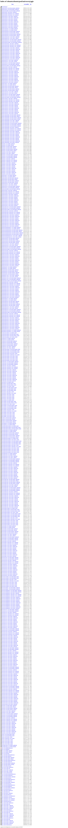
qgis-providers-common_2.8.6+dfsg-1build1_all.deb (10, 509)
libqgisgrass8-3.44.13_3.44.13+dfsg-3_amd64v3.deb (11, 295)
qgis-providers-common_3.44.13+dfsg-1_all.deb (10, 521)
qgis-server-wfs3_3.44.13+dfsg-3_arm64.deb (9, 646)
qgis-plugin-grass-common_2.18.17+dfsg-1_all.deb (10, 439)
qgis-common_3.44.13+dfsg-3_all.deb (8, 416)
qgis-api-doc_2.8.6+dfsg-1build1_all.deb (9, 383)
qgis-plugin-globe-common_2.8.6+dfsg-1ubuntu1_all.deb (11, 428)
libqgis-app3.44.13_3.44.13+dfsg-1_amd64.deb (10, 75)
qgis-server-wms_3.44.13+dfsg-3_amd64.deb (9, 682)
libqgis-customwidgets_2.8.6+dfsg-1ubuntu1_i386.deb (11, 119)
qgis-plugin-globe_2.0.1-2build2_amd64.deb (9, 430)
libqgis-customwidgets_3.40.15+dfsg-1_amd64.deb (10, 131)
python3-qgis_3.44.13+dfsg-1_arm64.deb (9, 376)
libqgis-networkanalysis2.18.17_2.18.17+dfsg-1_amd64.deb (12, 235)
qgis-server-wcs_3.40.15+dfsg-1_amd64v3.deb (10, 617)
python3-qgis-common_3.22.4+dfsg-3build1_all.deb (10, 350)
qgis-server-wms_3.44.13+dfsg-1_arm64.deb (9, 680)
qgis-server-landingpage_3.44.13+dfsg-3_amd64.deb (11, 605)
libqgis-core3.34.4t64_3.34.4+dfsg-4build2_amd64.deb (11, 97)
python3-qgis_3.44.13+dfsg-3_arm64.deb (9, 380)
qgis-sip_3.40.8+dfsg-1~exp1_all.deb (8, 738)
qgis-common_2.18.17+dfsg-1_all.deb (8, 404)
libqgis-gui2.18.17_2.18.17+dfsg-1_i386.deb (9, 184)
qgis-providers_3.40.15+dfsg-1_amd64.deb (9, 545)
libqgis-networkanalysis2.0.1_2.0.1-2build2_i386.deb (11, 228)
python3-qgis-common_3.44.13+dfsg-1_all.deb (10, 357)
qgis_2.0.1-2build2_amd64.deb (7, 750)
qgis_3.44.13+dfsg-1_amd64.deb (7, 813)
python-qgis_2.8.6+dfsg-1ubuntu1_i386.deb (9, 345)
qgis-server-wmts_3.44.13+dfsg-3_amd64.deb (9, 701)
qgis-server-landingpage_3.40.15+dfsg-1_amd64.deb (11, 597)
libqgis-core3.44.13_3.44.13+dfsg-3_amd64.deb (10, 110)
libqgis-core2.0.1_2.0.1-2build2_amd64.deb (9, 83)
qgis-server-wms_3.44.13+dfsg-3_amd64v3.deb (10, 683)
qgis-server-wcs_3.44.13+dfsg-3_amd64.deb (9, 624)
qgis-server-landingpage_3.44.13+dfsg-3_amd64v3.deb (11, 606)
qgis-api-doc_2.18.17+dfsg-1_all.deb (8, 386)
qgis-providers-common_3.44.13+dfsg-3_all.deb (10, 524)
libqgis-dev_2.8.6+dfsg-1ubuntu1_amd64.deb (9, 149)
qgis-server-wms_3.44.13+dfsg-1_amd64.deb (9, 678)
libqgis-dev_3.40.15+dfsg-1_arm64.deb (8, 165)
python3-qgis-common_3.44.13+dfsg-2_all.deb (10, 358)
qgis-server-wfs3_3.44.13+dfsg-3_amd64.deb (9, 643)
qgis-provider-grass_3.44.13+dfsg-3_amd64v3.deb (10, 505)
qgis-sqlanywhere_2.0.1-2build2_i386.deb (9, 746)
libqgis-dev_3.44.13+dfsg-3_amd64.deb (8, 171)
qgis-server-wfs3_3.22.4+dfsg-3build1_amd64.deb (10, 628)
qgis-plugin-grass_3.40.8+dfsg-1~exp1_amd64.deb (10, 464)
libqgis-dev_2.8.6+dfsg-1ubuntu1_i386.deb (9, 150)
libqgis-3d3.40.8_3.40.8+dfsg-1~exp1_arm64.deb (10, 14)
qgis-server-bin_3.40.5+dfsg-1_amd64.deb (9, 560)
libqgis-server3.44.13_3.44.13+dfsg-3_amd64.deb (10, 262)
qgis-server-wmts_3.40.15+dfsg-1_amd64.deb (9, 693)
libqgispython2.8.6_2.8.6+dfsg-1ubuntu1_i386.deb (10, 305)
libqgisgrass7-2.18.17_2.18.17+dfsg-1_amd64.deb (10, 275)
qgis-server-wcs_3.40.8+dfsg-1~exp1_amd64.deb (10, 613)
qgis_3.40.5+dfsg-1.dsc (6, 791)
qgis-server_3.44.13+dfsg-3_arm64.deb (8, 732)
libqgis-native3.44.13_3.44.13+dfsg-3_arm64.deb (10, 225)
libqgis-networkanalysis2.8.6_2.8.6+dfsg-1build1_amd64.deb (12, 230)
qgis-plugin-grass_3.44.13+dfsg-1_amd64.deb (9, 471)
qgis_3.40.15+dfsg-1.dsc (6, 804)
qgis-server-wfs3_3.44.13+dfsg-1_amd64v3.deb (10, 641)
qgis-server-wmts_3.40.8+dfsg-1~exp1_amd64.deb (10, 690)
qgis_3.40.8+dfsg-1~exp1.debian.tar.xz (8, 795)
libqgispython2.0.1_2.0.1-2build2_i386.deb (9, 299)
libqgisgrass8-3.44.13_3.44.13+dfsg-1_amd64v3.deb (11, 291)
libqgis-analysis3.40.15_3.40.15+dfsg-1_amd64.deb (10, 47)
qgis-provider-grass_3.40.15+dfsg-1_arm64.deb (10, 498)
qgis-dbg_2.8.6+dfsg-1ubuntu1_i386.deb (9, 421)
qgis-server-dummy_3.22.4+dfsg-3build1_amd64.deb (11, 587)
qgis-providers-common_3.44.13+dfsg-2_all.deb (10, 523)
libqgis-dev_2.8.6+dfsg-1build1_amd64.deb (9, 146)
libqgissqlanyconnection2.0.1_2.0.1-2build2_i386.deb (11, 331)
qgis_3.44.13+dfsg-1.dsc (6, 812)
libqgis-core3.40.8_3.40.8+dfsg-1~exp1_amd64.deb (10, 99)
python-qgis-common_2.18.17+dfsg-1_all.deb (9, 336)
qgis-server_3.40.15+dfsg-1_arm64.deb (8, 724)
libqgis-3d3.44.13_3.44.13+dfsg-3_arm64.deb (9, 27)
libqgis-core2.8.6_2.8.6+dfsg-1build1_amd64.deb (10, 86)
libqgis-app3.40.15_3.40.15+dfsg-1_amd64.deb (10, 71)
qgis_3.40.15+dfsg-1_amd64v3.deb (8, 806)
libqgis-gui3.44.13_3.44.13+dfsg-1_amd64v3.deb (10, 199)
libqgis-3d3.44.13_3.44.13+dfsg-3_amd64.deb (9, 24)
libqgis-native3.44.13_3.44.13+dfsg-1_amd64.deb (10, 219)
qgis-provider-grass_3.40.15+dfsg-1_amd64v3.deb (10, 497)
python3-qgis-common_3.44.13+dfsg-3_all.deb (10, 360)
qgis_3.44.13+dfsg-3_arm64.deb (7, 823)
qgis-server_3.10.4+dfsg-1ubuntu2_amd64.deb (10, 713)
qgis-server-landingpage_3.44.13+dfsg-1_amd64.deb (11, 601)
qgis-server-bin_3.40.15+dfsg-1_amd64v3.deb (9, 565)
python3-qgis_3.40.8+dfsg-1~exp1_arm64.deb (10, 368)
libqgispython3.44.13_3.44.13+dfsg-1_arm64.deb (10, 324)
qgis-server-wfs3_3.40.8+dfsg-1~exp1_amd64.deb (10, 632)
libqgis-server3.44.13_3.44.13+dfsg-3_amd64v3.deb (10, 264)
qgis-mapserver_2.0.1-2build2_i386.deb (8, 424)
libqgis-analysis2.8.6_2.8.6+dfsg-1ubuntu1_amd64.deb (11, 34)
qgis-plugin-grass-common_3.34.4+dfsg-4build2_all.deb (11, 443)
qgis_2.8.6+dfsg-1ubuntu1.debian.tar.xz (8, 760)
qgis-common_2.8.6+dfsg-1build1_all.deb (9, 401)
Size (30, 4)
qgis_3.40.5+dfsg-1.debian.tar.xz (7, 790)
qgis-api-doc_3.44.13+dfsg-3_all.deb (8, 398)
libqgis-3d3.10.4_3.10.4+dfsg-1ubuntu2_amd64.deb (10, 8)
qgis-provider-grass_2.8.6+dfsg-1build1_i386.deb (10, 480)
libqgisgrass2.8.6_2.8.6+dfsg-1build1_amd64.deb (10, 269)
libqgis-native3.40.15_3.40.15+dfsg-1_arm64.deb (10, 217)
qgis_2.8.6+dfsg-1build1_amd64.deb (8, 757)
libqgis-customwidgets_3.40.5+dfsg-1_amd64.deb (10, 127)
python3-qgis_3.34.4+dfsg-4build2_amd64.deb (10, 364)
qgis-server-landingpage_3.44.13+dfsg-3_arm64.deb (10, 608)
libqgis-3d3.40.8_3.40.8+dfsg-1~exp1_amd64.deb (10, 13)
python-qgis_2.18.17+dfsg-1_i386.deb (8, 347)
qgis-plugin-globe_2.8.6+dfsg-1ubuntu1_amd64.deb (10, 435)
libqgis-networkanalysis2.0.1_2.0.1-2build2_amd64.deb (11, 227)
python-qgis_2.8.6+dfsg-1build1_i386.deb (9, 342)
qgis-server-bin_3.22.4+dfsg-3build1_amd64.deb (10, 557)
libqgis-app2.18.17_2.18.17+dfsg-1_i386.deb (9, 61)
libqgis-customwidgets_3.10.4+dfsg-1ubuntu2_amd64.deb (11, 123)
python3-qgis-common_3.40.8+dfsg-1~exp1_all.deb (10, 354)
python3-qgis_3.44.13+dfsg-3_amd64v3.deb (9, 379)
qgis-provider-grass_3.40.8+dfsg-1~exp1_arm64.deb (11, 494)
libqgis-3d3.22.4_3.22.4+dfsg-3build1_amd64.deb (10, 9)
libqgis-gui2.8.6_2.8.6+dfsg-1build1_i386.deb (9, 179)
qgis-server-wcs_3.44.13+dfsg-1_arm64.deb (9, 623)
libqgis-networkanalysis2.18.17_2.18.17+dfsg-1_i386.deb (11, 236)
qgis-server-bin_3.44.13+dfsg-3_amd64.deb (9, 572)
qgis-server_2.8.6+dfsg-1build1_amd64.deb (9, 705)
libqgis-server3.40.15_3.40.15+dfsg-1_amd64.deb (10, 254)
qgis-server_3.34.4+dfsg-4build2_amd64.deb (9, 716)
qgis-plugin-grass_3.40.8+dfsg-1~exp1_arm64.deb (10, 465)
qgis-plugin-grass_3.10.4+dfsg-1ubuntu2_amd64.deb (11, 458)
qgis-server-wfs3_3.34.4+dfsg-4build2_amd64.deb (10, 630)
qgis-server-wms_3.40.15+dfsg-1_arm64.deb (9, 676)
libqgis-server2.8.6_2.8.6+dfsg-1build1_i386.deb (10, 239)
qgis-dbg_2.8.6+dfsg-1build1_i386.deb (8, 419)
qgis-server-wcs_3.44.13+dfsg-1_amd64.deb (9, 620)
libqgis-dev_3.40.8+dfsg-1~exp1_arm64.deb (9, 161)
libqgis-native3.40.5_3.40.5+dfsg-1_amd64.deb (10, 210)
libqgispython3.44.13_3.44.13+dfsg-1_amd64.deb (10, 321)
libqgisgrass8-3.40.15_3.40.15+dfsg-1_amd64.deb (10, 286)
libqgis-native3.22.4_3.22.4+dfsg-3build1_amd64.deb (11, 208)
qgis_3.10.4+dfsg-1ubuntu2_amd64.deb (8, 776)
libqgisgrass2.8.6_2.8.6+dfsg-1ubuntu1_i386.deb (10, 273)
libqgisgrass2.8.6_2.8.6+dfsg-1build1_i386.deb (10, 271)
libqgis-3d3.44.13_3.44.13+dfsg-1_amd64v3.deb (10, 21)
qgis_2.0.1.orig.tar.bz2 (5, 753)
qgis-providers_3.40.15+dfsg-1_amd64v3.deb (9, 546)
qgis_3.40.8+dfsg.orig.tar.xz (6, 801)
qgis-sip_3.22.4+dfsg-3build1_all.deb (8, 734)
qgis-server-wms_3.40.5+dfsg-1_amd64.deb (9, 669)
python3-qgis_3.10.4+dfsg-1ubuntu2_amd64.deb (10, 361)
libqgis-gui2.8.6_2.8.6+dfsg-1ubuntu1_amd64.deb (10, 180)
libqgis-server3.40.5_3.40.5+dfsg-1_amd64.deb (10, 250)
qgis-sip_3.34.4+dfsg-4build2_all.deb (8, 735)
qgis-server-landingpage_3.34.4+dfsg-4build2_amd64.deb (11, 591)
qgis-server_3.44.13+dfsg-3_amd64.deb (8, 730)
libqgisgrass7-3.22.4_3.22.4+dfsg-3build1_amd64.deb (11, 279)
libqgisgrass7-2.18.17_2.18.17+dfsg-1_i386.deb (10, 276)
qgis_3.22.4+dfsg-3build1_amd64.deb (8, 782)
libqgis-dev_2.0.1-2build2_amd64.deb (8, 143)
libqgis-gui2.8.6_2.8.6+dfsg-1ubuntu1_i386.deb (10, 182)
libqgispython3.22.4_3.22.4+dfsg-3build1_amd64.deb (11, 310)
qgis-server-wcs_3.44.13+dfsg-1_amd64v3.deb (10, 621)
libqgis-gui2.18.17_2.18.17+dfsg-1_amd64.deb (10, 183)
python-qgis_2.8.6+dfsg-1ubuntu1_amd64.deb (9, 343)
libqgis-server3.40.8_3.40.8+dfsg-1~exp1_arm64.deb (11, 253)
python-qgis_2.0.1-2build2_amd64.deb (8, 338)
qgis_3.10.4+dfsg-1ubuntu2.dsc (7, 775)
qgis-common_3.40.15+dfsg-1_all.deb (8, 412)
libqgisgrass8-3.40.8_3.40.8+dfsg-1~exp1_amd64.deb (11, 283)
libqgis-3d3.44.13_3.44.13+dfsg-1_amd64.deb (9, 20)
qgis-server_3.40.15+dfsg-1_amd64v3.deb (9, 723)
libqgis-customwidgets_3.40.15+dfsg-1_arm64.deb (10, 134)
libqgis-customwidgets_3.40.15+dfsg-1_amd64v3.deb (11, 132)
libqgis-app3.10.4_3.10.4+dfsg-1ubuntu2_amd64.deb (11, 62)
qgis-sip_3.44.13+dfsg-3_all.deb (7, 743)
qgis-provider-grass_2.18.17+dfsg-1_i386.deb (9, 486)
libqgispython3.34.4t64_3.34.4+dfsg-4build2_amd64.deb (11, 312)
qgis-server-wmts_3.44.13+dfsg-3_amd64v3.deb (10, 702)
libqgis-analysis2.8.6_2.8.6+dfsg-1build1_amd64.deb (11, 31)
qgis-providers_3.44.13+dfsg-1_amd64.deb (9, 549)
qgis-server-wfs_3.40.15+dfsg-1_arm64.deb (9, 657)
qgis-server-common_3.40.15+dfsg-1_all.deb (9, 582)
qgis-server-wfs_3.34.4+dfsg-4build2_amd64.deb (10, 649)
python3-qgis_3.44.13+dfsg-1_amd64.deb (9, 373)
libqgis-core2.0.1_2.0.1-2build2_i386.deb (9, 84)
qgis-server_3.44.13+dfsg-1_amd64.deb (8, 726)
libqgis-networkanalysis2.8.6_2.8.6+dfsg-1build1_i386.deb (12, 231)
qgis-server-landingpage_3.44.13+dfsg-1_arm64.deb (10, 604)
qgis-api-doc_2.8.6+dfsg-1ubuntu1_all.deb (9, 384)
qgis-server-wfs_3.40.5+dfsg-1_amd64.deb (9, 650)
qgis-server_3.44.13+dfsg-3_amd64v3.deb (9, 731)
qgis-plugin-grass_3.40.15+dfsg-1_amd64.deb (9, 467)
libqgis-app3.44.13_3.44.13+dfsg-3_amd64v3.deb (10, 80)
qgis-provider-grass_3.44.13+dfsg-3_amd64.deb (10, 504)
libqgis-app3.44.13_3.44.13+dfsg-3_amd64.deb (10, 79)
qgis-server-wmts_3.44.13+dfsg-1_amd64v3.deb (10, 698)
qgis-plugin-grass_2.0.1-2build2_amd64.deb (9, 453)
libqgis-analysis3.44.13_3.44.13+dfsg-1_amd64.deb (10, 51)
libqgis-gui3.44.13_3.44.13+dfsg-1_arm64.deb (10, 201)
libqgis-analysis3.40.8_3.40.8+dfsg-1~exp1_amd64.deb (11, 45)
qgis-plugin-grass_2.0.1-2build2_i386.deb (9, 454)
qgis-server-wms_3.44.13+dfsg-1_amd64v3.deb (10, 679)
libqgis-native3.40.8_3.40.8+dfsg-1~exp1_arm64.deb (11, 213)
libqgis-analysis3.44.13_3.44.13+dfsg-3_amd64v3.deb (11, 57)
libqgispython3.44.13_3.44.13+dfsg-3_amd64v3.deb (11, 327)
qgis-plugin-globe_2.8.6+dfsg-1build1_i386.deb (10, 434)
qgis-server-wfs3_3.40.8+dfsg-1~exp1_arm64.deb (10, 634)
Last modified (26, 4)
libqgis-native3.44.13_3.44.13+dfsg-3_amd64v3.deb (10, 224)
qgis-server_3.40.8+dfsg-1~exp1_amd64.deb (9, 719)
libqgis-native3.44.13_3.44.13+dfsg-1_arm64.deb (10, 221)
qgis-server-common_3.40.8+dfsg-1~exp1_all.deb (10, 580)
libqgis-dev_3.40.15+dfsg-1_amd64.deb (8, 162)
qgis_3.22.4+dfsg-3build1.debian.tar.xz (8, 779)
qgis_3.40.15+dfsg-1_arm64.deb (7, 808)
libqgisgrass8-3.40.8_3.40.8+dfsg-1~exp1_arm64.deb (11, 284)
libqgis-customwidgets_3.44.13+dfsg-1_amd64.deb (10, 135)
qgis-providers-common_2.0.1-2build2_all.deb (9, 508)
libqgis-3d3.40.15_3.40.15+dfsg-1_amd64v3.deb (10, 17)
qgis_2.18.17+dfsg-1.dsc (6, 768)
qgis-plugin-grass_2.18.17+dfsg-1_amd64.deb (9, 456)
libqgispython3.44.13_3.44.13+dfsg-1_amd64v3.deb (11, 323)
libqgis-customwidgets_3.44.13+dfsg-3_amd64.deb (10, 139)
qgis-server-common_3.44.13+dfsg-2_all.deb (9, 584)
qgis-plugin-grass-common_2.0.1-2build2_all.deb (10, 438)
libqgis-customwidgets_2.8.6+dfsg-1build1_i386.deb (11, 116)
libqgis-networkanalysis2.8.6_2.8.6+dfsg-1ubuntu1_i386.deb (12, 234)
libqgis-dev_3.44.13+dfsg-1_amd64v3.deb (9, 168)
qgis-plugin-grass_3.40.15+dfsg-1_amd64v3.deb (10, 468)
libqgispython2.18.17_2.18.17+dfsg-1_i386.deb (10, 308)
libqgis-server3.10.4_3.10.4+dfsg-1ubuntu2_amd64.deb (11, 246)
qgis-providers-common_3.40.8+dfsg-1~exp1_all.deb (11, 519)
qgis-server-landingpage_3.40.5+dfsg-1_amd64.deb (10, 593)
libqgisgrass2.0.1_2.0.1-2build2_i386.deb (9, 268)
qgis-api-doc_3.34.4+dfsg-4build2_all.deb (9, 390)
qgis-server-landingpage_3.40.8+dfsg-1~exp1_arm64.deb (11, 595)
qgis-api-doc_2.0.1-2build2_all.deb (8, 382)
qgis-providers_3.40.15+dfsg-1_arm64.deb (9, 547)
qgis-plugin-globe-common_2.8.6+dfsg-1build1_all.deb (11, 427)
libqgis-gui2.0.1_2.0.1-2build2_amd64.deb (9, 175)
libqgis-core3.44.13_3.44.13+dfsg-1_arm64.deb (10, 109)
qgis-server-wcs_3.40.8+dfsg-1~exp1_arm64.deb (10, 615)
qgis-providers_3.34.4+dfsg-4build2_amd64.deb (10, 539)
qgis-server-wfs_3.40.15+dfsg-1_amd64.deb (9, 654)
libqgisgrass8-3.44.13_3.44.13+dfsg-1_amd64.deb (10, 290)
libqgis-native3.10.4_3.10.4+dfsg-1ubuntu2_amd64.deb (11, 206)
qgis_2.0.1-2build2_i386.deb (7, 752)
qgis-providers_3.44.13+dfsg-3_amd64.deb (9, 553)
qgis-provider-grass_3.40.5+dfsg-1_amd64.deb (10, 491)
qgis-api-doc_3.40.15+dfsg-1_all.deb (8, 394)
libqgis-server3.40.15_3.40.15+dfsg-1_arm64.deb (10, 257)
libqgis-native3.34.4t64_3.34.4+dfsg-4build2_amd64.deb (11, 209)
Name (12, 4)
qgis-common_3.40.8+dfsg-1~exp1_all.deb (9, 410)
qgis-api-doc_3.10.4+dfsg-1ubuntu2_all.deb (9, 387)
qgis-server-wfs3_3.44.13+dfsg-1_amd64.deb (9, 639)
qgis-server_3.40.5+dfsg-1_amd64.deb (8, 717)
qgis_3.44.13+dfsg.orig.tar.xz (7, 824)
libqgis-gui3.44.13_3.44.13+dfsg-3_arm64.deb (10, 205)
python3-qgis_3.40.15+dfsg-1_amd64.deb (9, 369)
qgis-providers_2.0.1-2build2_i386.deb (8, 527)
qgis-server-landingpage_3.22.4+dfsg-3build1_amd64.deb (11, 590)
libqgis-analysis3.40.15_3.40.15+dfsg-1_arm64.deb (10, 50)
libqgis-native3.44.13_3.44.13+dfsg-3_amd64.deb (10, 223)
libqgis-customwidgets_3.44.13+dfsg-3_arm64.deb (10, 142)
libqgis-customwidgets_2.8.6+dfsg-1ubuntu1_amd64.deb (11, 117)
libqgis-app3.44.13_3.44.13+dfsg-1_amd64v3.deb (10, 76)
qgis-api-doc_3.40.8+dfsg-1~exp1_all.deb (9, 393)
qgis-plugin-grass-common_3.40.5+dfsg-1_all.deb (10, 445)
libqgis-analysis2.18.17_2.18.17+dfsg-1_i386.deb (10, 38)
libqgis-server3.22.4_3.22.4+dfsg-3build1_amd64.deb (11, 247)
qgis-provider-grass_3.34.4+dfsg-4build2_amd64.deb (11, 490)
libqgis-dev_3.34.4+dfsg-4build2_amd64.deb (9, 157)
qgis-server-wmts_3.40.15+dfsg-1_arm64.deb (9, 695)
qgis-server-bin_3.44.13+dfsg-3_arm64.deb (9, 575)
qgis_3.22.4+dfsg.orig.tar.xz (6, 783)
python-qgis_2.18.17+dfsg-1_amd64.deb (9, 346)
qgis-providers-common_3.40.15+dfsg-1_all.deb (10, 520)
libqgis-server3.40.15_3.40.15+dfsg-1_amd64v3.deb (10, 256)
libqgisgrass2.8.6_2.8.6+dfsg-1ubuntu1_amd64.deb (10, 272)
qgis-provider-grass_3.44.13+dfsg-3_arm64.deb (10, 506)
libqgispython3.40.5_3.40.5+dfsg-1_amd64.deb (10, 313)
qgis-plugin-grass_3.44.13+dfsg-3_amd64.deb (9, 475)
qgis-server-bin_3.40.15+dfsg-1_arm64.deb (9, 567)
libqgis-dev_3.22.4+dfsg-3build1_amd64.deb (9, 156)
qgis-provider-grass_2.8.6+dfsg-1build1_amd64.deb (10, 479)
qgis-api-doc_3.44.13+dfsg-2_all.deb (8, 397)
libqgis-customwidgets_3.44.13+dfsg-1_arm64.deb (10, 138)
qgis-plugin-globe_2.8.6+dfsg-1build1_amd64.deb (10, 432)
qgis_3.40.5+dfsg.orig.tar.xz (6, 794)
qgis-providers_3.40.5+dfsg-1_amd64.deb (9, 541)
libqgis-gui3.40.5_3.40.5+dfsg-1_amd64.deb (9, 190)
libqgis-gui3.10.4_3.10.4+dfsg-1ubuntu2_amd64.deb (11, 186)
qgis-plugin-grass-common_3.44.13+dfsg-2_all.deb (10, 450)
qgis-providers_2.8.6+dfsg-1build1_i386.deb (9, 530)
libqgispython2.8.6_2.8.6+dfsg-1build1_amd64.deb (10, 301)
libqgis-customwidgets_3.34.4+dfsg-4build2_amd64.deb (11, 125)
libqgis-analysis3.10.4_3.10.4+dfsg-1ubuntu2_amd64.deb (11, 39)
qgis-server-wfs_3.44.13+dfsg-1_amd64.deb (9, 658)
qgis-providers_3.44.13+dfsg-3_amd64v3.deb (9, 554)
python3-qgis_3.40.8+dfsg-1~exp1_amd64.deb (10, 367)
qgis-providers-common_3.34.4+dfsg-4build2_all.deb (11, 516)
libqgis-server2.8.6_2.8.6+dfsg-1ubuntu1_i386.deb (10, 242)
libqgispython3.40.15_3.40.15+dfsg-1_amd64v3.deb (11, 319)
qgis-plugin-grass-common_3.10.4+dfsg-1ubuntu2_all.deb (11, 441)
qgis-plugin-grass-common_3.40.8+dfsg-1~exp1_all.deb (11, 446)
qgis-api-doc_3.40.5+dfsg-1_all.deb (8, 391)
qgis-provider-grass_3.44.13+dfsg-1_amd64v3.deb (10, 501)
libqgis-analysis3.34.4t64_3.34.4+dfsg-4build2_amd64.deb (12, 42)
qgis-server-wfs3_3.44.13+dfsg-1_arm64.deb (9, 642)
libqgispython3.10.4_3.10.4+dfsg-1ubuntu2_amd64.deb (11, 309)
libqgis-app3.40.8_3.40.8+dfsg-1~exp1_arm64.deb (10, 69)
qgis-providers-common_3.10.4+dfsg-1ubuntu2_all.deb (11, 513)
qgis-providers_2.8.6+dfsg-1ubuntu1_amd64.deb (10, 531)
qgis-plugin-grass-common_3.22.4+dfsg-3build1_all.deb (11, 442)
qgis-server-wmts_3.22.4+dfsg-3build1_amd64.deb (10, 686)
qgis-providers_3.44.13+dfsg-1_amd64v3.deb (9, 550)
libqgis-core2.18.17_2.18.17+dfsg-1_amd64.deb (10, 91)
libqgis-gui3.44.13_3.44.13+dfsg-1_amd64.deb (10, 198)
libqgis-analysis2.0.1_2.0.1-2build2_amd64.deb (10, 28)
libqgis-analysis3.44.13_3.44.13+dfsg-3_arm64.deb (10, 58)
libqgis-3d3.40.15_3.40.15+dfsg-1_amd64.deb (9, 16)
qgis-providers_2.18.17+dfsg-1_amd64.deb (9, 534)
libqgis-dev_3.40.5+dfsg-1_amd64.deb (8, 158)
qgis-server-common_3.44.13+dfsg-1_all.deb (9, 583)
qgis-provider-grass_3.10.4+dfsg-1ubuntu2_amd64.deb (11, 487)
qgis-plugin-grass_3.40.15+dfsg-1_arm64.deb (9, 469)
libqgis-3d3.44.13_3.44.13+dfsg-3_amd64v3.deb (10, 25)
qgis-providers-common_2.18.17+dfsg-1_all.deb (10, 512)
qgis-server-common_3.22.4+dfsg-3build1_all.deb (10, 576)
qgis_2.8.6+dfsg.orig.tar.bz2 (6, 765)
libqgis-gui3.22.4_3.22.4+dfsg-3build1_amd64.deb (10, 187)
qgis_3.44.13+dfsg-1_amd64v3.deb (8, 815)
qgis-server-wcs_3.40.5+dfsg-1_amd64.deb (9, 612)
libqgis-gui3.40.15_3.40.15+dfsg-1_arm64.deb (10, 197)
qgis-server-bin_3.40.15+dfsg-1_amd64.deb (9, 564)
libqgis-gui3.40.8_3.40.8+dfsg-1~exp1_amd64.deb (10, 191)
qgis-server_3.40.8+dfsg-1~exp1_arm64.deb (9, 720)
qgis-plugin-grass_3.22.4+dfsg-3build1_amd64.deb (10, 460)
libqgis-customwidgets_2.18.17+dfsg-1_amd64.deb (10, 120)
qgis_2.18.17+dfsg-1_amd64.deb (7, 769)
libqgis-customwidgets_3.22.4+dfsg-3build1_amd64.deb (11, 124)
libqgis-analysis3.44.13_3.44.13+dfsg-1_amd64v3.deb (11, 53)
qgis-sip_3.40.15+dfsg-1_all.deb (7, 739)
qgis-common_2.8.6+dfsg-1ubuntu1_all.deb (9, 402)
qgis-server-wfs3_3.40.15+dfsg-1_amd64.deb (9, 635)
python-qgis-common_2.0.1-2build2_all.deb (9, 332)
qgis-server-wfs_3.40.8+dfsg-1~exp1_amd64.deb (10, 652)
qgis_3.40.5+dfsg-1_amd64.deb (7, 793)
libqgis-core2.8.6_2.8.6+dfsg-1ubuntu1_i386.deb (10, 90)
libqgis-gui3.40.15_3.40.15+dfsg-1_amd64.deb (10, 194)
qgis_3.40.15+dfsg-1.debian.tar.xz (7, 802)
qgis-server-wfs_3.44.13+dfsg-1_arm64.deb (9, 661)
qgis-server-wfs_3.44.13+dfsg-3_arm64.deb (9, 665)
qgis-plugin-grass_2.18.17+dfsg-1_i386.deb (9, 457)
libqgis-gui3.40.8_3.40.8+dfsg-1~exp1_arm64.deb (10, 193)
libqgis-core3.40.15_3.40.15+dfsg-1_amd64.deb (10, 102)
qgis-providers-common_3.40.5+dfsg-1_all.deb (10, 517)
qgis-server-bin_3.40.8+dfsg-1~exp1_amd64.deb (10, 561)
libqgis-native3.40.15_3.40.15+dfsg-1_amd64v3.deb (10, 216)
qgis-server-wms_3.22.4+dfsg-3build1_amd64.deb (10, 667)
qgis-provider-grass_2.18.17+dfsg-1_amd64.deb (10, 484)
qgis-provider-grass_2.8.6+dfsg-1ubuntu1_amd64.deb (11, 482)
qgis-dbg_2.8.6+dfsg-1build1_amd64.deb (9, 417)
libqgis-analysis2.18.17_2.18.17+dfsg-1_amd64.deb (10, 36)
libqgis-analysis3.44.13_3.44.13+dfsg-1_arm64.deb (10, 54)
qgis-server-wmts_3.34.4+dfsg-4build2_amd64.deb (10, 687)
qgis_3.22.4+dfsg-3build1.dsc (7, 780)
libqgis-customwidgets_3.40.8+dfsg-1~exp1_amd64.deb (11, 128)
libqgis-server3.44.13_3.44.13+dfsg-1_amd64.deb (10, 258)
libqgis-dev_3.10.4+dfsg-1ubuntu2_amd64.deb (10, 154)
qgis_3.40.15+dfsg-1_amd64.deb (7, 805)
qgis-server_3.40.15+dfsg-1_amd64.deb (8, 721)
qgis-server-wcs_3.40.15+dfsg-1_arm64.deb (9, 619)
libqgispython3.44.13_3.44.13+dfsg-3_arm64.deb (10, 328)
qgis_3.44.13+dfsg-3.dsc (6, 819)
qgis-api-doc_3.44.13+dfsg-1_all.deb (8, 395)
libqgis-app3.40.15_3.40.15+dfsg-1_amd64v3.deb (10, 72)
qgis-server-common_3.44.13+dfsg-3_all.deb (9, 586)
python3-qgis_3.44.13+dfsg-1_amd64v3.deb (9, 375)
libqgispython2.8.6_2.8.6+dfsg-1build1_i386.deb (10, 302)
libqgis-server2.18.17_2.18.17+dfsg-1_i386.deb (10, 245)
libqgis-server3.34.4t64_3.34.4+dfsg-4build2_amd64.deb (11, 249)
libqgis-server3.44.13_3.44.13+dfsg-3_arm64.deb (10, 265)
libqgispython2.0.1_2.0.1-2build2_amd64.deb (9, 298)
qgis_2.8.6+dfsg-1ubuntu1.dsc (7, 761)
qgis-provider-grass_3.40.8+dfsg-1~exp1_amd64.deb (11, 493)
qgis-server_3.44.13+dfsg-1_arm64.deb (8, 728)
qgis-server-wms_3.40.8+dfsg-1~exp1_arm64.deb (10, 672)
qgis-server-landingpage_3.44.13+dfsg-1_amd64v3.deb (11, 602)
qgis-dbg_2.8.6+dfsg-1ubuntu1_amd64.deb (9, 420)
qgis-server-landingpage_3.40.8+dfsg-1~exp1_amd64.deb (11, 594)
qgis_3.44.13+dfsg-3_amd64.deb (7, 820)
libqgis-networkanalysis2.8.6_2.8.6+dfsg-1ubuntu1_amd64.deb (12, 232)
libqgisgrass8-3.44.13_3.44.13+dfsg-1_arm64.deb (10, 293)
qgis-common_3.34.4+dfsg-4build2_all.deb (9, 408)
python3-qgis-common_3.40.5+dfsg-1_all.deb (9, 353)
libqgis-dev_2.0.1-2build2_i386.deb (8, 145)
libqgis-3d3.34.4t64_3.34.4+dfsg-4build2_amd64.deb (11, 10)
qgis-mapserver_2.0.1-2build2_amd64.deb (9, 423)
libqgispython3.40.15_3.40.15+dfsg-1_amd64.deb (10, 317)
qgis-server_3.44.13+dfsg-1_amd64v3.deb (9, 727)
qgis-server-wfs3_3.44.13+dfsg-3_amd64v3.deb (10, 645)
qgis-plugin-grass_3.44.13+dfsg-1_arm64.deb (9, 473)
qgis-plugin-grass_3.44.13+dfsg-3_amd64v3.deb (10, 476)
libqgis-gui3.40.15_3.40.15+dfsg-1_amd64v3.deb (10, 195)
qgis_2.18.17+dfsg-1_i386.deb (7, 771)
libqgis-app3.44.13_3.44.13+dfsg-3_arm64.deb (10, 82)
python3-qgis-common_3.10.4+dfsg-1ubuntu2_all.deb (11, 349)
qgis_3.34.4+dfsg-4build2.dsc (7, 786)
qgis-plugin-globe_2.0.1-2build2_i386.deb (9, 431)
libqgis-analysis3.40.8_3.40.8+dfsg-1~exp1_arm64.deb (11, 46)
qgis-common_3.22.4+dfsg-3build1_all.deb (9, 406)
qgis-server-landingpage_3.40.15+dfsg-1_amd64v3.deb (11, 598)
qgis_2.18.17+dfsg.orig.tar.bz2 (7, 772)
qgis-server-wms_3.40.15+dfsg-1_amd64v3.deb (10, 675)
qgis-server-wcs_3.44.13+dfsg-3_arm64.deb (9, 627)
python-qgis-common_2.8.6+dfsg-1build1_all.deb (10, 334)
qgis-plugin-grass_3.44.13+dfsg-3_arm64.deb (9, 478)
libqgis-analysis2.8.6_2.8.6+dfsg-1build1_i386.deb (10, 32)
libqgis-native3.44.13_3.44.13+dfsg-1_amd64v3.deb (10, 220)
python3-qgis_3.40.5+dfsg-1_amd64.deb (9, 365)
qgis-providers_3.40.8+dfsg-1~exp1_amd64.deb (10, 542)
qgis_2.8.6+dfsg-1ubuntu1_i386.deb (8, 764)
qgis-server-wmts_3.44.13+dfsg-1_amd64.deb (9, 697)
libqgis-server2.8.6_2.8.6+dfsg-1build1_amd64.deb (10, 238)
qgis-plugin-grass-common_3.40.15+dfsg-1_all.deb (10, 447)
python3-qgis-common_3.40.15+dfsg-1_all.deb (10, 356)
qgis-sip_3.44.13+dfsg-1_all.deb (7, 741)
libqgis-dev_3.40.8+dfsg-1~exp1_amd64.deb (9, 160)
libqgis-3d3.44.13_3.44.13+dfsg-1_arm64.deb (9, 23)
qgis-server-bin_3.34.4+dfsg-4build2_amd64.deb (10, 558)
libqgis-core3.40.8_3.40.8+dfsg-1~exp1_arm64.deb (10, 101)
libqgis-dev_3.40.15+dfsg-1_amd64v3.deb (9, 164)
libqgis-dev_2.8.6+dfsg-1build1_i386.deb (9, 147)
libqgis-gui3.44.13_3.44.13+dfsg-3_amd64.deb (10, 202)
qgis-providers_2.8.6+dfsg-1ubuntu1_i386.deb (9, 532)
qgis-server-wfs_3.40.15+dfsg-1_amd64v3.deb (10, 656)
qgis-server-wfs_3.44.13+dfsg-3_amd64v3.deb (10, 664)
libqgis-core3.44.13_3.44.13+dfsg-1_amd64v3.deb (10, 108)
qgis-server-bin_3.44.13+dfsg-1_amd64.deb (9, 568)
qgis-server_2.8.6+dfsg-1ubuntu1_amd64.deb (9, 708)
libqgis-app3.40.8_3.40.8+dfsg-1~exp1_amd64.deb (10, 68)
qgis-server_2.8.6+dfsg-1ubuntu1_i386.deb (9, 709)
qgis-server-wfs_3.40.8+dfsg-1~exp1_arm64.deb (10, 653)
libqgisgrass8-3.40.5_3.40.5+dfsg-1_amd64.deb (10, 282)
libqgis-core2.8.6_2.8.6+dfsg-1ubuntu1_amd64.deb (10, 88)
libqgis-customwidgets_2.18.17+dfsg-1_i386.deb (10, 121)
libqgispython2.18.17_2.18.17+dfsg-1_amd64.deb (10, 306)
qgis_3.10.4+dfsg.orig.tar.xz (6, 778)
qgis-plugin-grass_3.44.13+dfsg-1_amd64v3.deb (10, 472)
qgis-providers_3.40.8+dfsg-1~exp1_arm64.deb (10, 543)
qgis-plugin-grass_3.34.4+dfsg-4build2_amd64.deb (10, 461)
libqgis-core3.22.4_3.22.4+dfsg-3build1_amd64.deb (10, 95)
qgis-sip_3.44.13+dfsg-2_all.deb (7, 742)
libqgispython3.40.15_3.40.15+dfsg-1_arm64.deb (10, 320)
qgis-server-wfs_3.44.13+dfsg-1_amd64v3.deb (10, 660)
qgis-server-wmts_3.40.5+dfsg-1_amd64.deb (9, 689)
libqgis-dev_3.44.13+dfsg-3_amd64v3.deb (9, 172)
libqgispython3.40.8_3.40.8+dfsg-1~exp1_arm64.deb (11, 316)
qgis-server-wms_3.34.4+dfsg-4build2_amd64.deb (10, 668)
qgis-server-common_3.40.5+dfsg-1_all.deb (9, 579)
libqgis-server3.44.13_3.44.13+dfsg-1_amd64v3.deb (10, 260)
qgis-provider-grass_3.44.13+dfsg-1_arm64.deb (10, 502)
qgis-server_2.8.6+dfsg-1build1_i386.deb (9, 706)
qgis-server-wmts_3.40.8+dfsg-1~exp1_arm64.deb (10, 691)
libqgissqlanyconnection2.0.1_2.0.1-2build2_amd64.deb (11, 330)
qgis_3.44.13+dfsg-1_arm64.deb (7, 816)
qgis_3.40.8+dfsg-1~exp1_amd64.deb (8, 798)
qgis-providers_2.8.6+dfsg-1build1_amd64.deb (10, 528)
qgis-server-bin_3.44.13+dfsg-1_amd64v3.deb (9, 569)
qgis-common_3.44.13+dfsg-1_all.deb (8, 413)
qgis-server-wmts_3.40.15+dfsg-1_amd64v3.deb (10, 694)
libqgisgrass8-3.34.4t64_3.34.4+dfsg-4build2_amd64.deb (11, 280)
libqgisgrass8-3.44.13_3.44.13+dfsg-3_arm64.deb (10, 297)
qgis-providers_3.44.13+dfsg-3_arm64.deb (9, 556)
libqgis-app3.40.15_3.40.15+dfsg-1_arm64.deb (10, 73)
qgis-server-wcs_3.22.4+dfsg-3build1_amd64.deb (10, 609)
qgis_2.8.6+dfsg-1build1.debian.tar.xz (8, 754)
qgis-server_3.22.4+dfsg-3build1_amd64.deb (9, 715)
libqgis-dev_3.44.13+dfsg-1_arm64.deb (8, 169)
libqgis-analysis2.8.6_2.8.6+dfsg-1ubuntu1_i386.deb (11, 35)
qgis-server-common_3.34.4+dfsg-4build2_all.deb (10, 578)
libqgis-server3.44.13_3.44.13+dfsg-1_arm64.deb (10, 261)
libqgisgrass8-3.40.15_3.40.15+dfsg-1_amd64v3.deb (11, 287)
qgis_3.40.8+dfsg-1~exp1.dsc (7, 797)
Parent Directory (4, 6)
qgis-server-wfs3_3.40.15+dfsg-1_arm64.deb (9, 638)
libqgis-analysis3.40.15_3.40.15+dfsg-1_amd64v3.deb (11, 49)
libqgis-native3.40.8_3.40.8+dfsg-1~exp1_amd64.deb (11, 212)
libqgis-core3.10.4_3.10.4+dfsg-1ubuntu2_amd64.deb (11, 94)
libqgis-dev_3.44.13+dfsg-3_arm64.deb (8, 173)
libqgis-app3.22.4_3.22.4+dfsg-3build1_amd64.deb (10, 64)
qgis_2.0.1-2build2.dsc (6, 749)
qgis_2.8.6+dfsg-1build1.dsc (6, 756)
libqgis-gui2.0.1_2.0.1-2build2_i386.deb (8, 176)
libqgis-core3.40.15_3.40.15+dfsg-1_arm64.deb (10, 105)
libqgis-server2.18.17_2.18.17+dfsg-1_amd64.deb (10, 243)
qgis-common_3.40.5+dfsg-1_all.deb (8, 409)
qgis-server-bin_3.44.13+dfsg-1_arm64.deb (9, 571)
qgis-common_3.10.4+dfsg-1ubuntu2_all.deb (9, 405)
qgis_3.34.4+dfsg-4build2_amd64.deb (8, 787)
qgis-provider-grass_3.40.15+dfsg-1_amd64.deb (10, 495)
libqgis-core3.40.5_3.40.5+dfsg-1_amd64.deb (9, 98)
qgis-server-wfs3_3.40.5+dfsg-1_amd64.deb (9, 631)
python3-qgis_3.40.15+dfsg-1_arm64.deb (9, 372)
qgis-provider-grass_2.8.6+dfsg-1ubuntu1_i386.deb (10, 483)
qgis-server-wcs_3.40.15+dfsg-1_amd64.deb (9, 616)
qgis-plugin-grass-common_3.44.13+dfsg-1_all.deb (10, 449)
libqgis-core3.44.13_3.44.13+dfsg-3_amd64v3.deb (10, 112)
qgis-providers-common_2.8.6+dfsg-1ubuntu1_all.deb (11, 510)
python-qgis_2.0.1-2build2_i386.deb (8, 339)
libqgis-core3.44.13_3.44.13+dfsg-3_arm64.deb (10, 113)
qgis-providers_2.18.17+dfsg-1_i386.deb (9, 535)
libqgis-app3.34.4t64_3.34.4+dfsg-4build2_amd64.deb (11, 65)
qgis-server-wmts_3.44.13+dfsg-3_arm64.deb (9, 704)
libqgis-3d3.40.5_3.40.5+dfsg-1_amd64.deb (9, 12)
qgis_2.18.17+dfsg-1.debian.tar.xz (7, 767)
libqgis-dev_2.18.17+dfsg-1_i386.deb (8, 153)
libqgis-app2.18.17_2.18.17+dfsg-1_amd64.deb (10, 60)
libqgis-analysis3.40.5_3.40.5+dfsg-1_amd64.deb (10, 43)
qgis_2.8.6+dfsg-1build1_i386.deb (7, 758)
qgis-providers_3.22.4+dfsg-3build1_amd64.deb (10, 538)
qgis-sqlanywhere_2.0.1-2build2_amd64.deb (9, 745)
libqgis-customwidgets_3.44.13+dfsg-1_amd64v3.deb (11, 136)
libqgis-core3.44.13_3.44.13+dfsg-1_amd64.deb (10, 106)
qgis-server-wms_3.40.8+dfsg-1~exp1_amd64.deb (10, 671)
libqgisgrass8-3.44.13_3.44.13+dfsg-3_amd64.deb (10, 294)
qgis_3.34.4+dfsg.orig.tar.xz (6, 789)
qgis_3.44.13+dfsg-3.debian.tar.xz (7, 817)
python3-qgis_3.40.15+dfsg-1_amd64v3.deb (9, 371)
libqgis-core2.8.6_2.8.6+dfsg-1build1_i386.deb (10, 87)
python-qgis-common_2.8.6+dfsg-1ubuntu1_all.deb (10, 335)
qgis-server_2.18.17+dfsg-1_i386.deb (8, 712)
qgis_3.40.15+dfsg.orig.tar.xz (7, 809)
